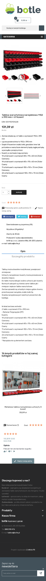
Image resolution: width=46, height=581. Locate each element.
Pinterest (36, 217)
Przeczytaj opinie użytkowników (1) (18, 208)
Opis (23, 251)
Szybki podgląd (18, 406)
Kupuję (19, 192)
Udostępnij (9, 217)
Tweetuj (23, 217)
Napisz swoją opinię (24, 461)
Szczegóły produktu (23, 256)
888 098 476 (10, 529)
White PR (31, 550)
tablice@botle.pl (13, 533)
